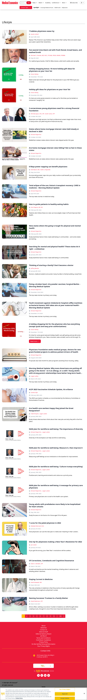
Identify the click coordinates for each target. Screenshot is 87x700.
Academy (47, 2)
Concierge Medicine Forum (46, 7)
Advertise (44, 628)
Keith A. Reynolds (45, 169)
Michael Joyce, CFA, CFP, (37, 114)
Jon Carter (34, 545)
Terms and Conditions (43, 638)
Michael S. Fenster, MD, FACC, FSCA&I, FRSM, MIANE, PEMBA (48, 55)
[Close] (84, 693)
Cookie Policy (19, 698)
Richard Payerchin (36, 134)
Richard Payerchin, (36, 432)
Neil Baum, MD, (35, 169)
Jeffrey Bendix (35, 268)
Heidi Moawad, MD (36, 582)
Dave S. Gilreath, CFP (37, 563)
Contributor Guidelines (43, 640)
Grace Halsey (34, 74)
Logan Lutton (34, 376)
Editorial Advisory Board (43, 634)
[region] (43, 693)
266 (60, 616)
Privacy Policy (43, 642)
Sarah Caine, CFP (50, 114)
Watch (40, 2)
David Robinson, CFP (37, 601)
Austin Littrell (35, 34)
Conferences (55, 2)
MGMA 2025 (57, 7)
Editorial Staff (43, 632)
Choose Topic (24, 7)
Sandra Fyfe (34, 392)
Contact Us (43, 630)
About (43, 626)
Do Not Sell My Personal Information (43, 644)
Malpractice (65, 7)
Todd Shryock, (35, 413)
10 (54, 616)
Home (43, 687)
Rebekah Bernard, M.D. (37, 526)
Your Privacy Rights (43, 646)
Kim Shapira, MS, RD (37, 207)
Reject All (64, 694)
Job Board (43, 636)
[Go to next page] (63, 616)
